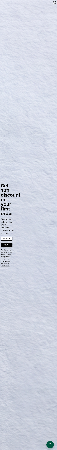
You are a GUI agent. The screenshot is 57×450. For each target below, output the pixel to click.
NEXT (7, 245)
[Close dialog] (54, 2)
